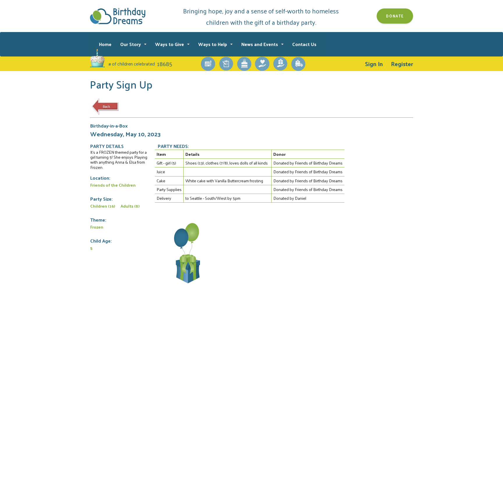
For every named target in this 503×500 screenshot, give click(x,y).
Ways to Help (213, 44)
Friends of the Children (113, 185)
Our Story (131, 44)
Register (402, 64)
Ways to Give (170, 44)
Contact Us (304, 44)
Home (105, 44)
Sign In (374, 64)
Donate (395, 16)
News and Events (260, 44)
